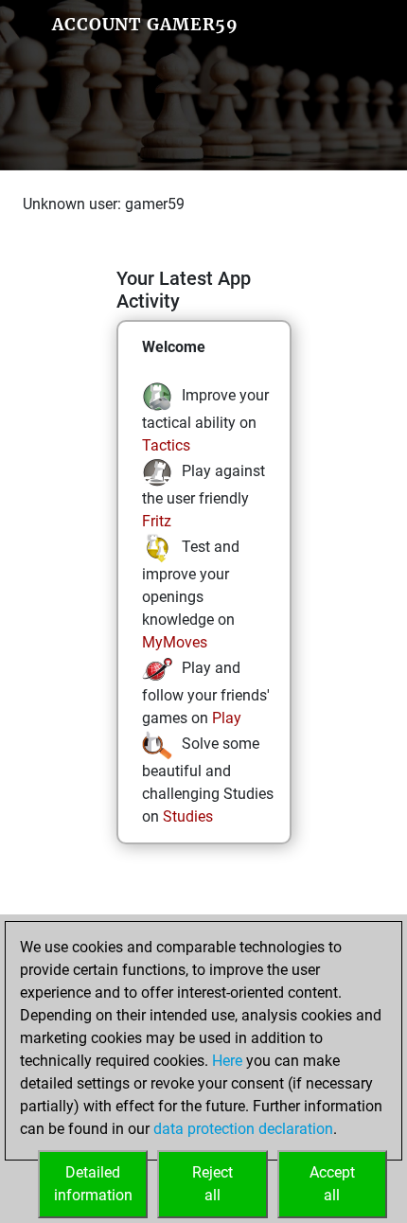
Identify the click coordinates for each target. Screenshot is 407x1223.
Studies (188, 816)
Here (227, 1061)
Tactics (166, 445)
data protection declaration (243, 1129)
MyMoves (174, 642)
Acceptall (332, 1183)
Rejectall (212, 1183)
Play (226, 718)
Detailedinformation (93, 1183)
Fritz (156, 521)
